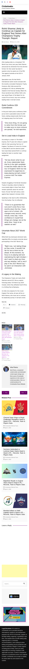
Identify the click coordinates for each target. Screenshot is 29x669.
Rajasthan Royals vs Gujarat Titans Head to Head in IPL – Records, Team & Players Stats (14, 482)
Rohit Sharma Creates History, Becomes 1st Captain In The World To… (6, 354)
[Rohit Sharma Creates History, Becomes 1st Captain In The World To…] (7, 347)
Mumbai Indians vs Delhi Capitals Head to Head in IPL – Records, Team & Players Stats (14, 512)
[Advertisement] (14, 571)
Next (22, 392)
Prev (6, 392)
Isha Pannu (6, 42)
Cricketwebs (7, 6)
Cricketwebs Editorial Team (11, 425)
